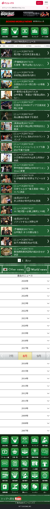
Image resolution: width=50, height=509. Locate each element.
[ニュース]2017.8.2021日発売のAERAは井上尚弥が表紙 (29, 157)
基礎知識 (5, 492)
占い (45, 492)
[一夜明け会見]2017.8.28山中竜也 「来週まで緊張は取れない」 (29, 94)
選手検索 (45, 445)
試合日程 (5, 36)
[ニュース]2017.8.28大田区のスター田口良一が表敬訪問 (29, 84)
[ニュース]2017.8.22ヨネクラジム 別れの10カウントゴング (29, 136)
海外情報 (45, 480)
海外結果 (15, 480)
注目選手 (45, 469)
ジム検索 (35, 469)
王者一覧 (15, 457)
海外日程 (5, 480)
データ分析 (45, 36)
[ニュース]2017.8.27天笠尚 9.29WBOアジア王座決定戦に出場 (30, 105)
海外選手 (25, 480)
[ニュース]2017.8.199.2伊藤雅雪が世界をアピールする (29, 178)
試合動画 (5, 469)
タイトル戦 (25, 457)
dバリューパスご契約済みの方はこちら (13, 8)
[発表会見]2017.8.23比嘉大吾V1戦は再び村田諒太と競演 (29, 126)
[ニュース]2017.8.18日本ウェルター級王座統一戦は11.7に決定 (29, 189)
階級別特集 (35, 457)
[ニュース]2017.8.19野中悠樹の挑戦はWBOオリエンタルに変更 (30, 168)
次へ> (28, 260)
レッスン (35, 492)
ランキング (35, 36)
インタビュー (45, 457)
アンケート (15, 492)
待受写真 (25, 469)
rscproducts (38, 46)
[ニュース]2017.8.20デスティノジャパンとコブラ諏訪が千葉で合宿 (29, 147)
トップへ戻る (8, 498)
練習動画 (25, 36)
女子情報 (28, 46)
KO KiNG (11, 46)
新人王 (25, 445)
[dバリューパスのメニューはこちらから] (46, 3)
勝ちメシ (25, 492)
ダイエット (20, 46)
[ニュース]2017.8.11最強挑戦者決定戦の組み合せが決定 (29, 251)
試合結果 (15, 36)
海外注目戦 (35, 480)
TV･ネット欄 (5, 457)
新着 (4, 46)
